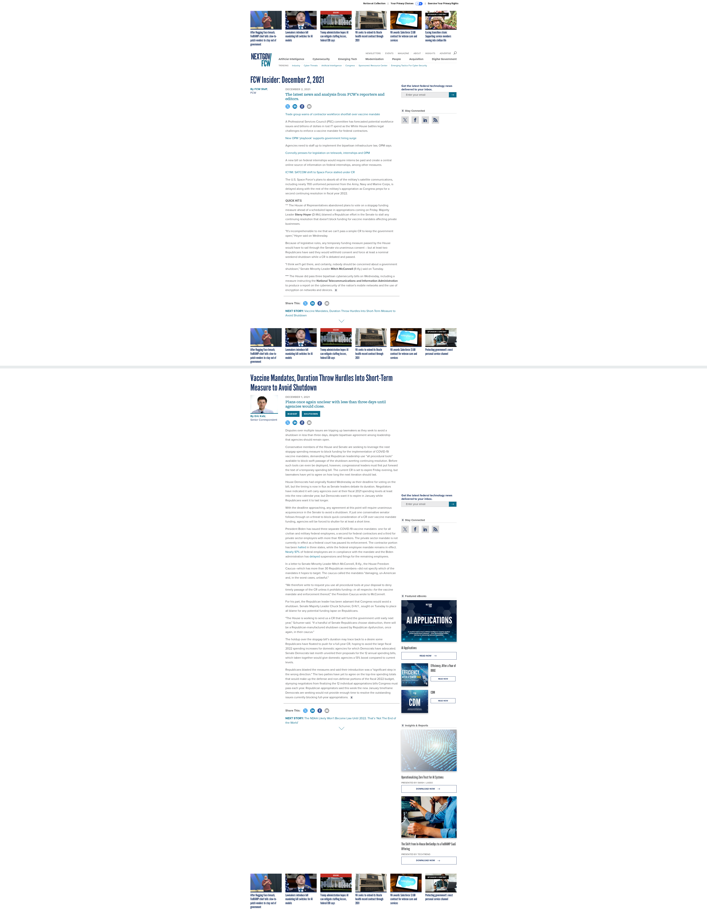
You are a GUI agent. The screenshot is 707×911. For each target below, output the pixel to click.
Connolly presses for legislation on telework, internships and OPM (327, 153)
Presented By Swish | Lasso (417, 782)
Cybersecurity (321, 59)
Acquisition (416, 59)
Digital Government (444, 59)
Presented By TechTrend (415, 854)
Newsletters (373, 53)
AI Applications (409, 648)
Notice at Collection (374, 3)
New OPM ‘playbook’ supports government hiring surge (320, 138)
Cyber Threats (311, 65)
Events (389, 53)
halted (302, 547)
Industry (296, 65)
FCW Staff (260, 89)
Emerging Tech (347, 59)
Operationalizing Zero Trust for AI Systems (422, 777)
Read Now (426, 655)
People (396, 59)
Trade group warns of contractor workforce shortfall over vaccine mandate (332, 114)
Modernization (374, 59)
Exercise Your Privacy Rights (443, 3)
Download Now (425, 788)
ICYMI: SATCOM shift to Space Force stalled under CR (320, 172)
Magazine (403, 53)
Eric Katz (259, 416)
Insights (430, 53)
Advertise (445, 53)
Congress (350, 65)
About (417, 53)
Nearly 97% (292, 552)
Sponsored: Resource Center (373, 65)
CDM (433, 692)
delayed (314, 556)
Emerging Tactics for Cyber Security (409, 65)
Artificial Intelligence (291, 59)
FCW (253, 93)
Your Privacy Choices (402, 3)
